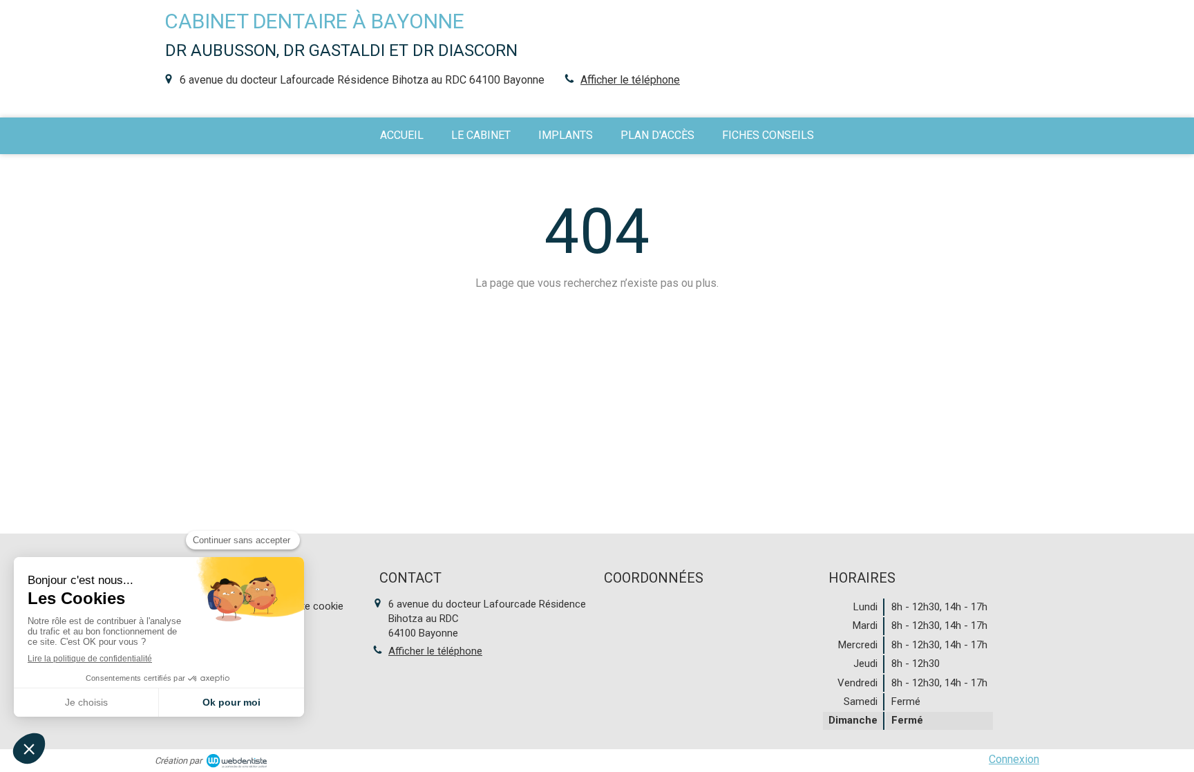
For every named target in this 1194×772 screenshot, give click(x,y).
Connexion (1014, 759)
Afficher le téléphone (630, 79)
